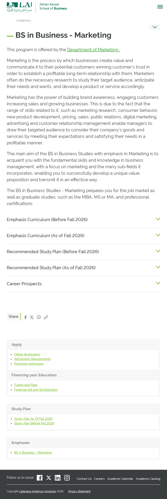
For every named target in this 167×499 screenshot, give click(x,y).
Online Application (27, 354)
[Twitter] (32, 317)
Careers (99, 478)
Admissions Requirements (32, 359)
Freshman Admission (28, 363)
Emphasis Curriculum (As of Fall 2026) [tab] (45, 235)
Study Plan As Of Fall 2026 (33, 419)
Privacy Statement (79, 491)
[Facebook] (25, 317)
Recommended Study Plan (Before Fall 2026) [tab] (53, 251)
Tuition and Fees (25, 385)
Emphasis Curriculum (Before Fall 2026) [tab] (48, 219)
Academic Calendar (120, 478)
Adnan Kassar (53, 6)
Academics (23, 20)
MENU (158, 8)
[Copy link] (46, 317)
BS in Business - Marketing (33, 452)
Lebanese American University (19, 7)
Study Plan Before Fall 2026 (34, 423)
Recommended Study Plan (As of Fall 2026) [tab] (51, 267)
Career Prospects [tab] (24, 283)
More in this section (154, 27)
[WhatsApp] (39, 317)
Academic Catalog (148, 478)
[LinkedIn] (58, 478)
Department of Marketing (93, 49)
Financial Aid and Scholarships (36, 389)
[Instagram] (67, 478)
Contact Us (84, 478)
